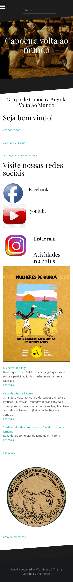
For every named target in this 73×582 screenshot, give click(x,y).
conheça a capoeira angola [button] (20, 155)
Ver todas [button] (9, 452)
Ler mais (8, 385)
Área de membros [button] (14, 537)
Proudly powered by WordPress (30, 569)
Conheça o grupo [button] (14, 142)
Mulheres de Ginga (14, 368)
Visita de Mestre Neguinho (19, 393)
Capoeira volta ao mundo (36, 45)
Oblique (27, 574)
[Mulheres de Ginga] (36, 313)
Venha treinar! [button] (11, 130)
